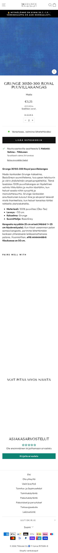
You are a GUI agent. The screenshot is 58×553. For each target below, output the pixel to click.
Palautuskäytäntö (29, 498)
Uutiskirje (28, 520)
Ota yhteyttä (29, 479)
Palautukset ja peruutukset (29, 502)
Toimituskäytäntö (29, 493)
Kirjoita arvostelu (29, 456)
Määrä (29, 115)
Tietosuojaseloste (29, 507)
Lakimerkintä (29, 512)
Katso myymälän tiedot (17, 160)
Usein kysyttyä (29, 483)
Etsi (29, 474)
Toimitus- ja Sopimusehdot (29, 488)
